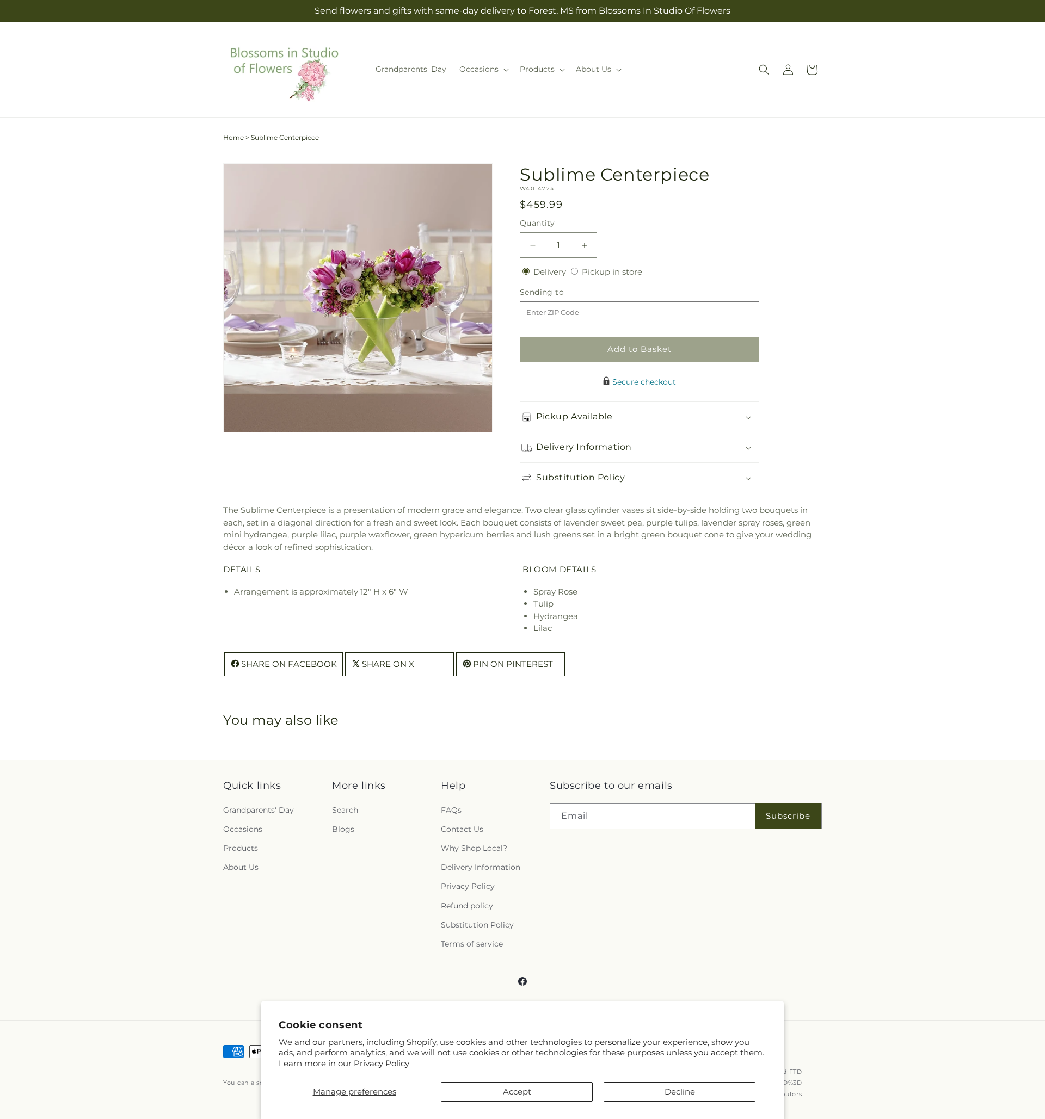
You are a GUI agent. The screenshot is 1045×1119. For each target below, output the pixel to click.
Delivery (550, 272)
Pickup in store (612, 272)
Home (233, 137)
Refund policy (467, 906)
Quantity (537, 223)
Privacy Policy (381, 1063)
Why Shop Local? (474, 848)
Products (240, 848)
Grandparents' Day (258, 810)
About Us (241, 867)
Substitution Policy (477, 925)
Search (345, 810)
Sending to (558, 292)
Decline (680, 1091)
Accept (517, 1091)
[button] (483, 69)
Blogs (343, 829)
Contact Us (462, 829)
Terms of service (472, 944)
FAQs (451, 810)
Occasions (242, 829)
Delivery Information (480, 867)
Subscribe (788, 816)
